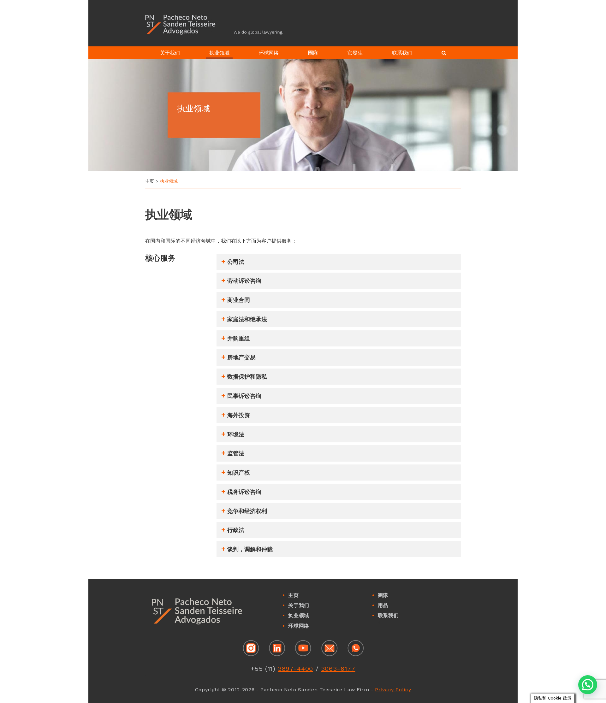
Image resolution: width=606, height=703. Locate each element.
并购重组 (238, 338)
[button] (587, 684)
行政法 (235, 530)
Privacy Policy (393, 690)
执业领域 (298, 615)
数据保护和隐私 (247, 377)
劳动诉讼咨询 (244, 281)
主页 (149, 181)
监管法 (235, 453)
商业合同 (238, 300)
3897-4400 (295, 668)
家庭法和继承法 (247, 319)
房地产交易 (241, 357)
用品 (383, 605)
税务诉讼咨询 (244, 492)
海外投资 (238, 415)
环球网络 (298, 626)
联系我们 (388, 615)
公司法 (235, 262)
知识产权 (238, 473)
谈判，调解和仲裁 (250, 549)
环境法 (235, 434)
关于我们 (298, 605)
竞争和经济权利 (247, 511)
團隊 (383, 595)
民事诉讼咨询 (244, 396)
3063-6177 (338, 668)
